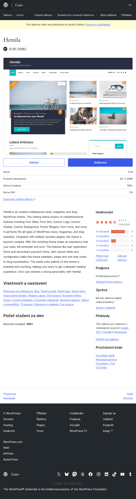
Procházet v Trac (105, 363)
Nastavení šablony (70, 300)
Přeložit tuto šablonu (107, 339)
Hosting (8, 425)
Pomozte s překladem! (98, 24)
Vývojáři (75, 425)
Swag (108, 431)
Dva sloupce (67, 304)
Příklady (41, 413)
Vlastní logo (63, 291)
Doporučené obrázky (15, 295)
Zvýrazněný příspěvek (46, 300)
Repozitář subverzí (106, 359)
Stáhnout (100, 162)
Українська (120, 332)
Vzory (40, 431)
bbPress (8, 453)
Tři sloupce (26, 304)
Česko (15, 474)
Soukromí (9, 431)
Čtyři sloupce (53, 295)
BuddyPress (10, 459)
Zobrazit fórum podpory (109, 281)
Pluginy (40, 425)
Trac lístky (101, 367)
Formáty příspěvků (22, 300)
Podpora (75, 419)
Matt (6, 447)
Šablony (7, 15)
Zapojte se (109, 413)
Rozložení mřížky (71, 295)
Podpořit (108, 425)
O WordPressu (12, 413)
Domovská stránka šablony (18, 199)
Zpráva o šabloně (105, 307)
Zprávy (7, 300)
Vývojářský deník (105, 355)
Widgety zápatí (36, 295)
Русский (106, 332)
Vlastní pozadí (48, 291)
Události (108, 419)
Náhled (34, 162)
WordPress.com (13, 442)
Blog (36, 291)
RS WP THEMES (17, 48)
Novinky (8, 419)
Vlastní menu (78, 291)
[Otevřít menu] (130, 5)
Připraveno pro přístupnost (18, 291)
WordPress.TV (78, 431)
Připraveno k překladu (46, 304)
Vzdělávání (76, 413)
